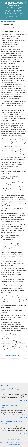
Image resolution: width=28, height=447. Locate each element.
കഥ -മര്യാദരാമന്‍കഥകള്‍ (12, 355)
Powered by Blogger (14, 439)
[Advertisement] (14, 371)
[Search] (26, 3)
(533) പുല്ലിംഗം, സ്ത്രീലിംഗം (9, 405)
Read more (23, 401)
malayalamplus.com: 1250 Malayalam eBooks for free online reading (14, 3)
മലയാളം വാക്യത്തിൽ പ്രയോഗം (10, 389)
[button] (26, 22)
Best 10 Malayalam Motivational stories (12, 421)
